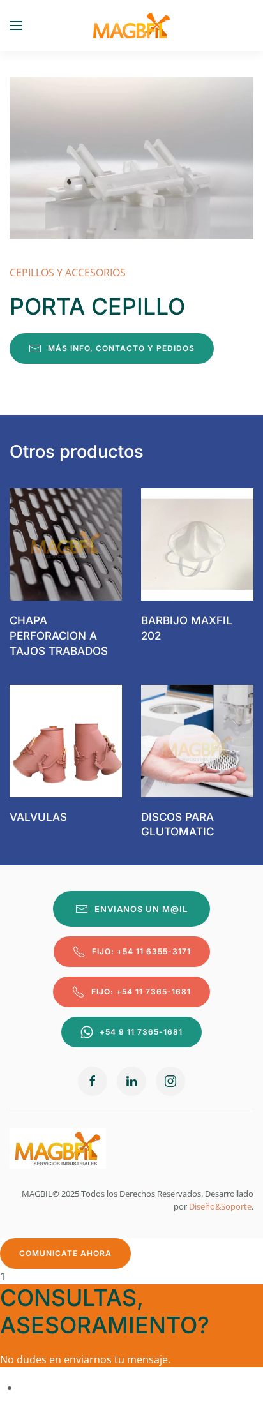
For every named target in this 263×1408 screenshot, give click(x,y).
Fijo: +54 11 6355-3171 (141, 951)
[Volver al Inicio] (131, 25)
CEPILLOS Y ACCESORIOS (68, 273)
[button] (16, 25)
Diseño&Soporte (220, 1206)
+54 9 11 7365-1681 (141, 1032)
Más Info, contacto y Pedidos (121, 348)
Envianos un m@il (141, 909)
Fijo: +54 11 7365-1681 (141, 991)
